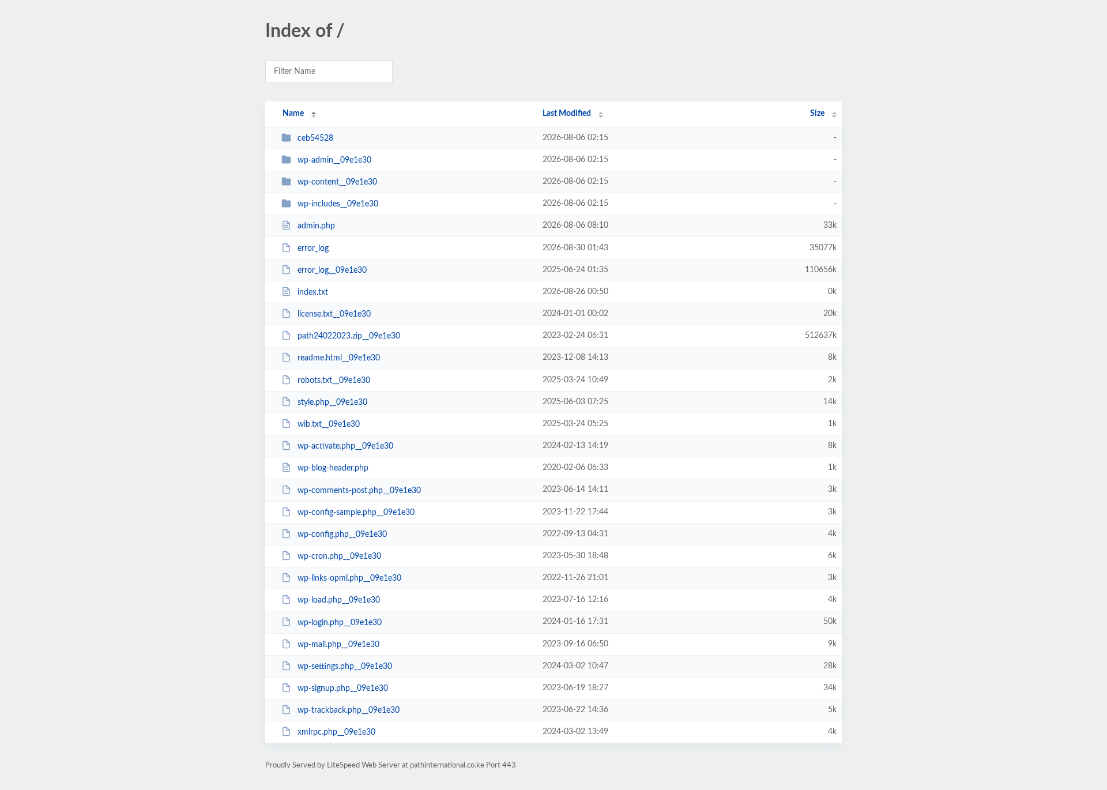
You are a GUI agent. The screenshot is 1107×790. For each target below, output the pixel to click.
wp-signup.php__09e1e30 (343, 688)
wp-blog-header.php (333, 468)
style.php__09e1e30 (332, 402)
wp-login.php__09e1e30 (340, 622)
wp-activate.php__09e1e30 (345, 446)
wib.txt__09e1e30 (329, 424)
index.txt (313, 292)
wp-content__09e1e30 (337, 182)
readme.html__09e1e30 (339, 358)
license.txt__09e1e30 (334, 314)
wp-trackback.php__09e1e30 (349, 710)
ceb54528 (315, 138)
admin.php (316, 226)
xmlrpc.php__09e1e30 (336, 732)
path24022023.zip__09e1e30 (349, 336)
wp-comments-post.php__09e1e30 (359, 490)
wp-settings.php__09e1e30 (345, 667)
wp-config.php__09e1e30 (342, 535)
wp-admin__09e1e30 (334, 160)
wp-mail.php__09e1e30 (338, 645)
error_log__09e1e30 (332, 270)
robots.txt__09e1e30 (334, 381)
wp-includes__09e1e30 (338, 204)
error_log (313, 248)
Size (817, 114)
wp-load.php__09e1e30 (339, 600)
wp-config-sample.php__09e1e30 (356, 513)
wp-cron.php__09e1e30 (339, 556)
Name (293, 114)
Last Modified (567, 114)
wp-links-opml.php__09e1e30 (349, 578)
